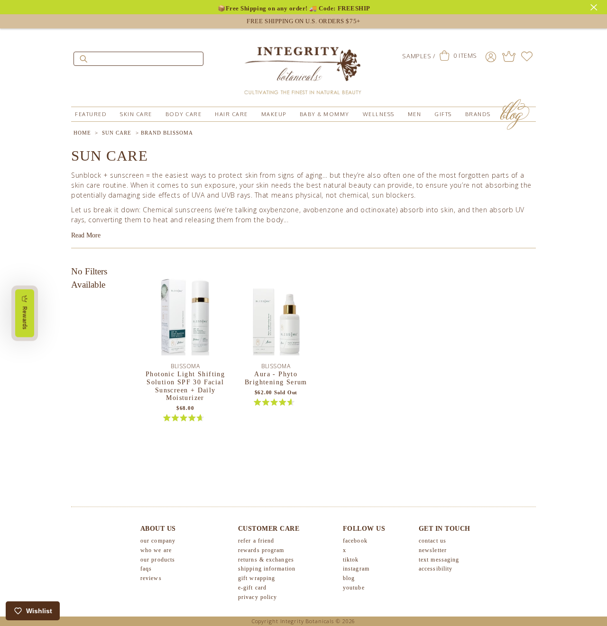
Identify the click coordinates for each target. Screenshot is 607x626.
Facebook (355, 540)
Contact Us (432, 540)
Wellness (379, 114)
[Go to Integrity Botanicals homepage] (303, 66)
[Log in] (491, 56)
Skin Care (136, 114)
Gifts (443, 114)
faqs (146, 568)
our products (157, 559)
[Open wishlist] (527, 56)
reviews (151, 578)
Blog (349, 578)
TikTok (351, 559)
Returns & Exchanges (266, 559)
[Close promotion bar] (595, 6)
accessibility (435, 568)
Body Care (184, 114)
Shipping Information (266, 568)
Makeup (273, 114)
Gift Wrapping (256, 578)
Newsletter (433, 550)
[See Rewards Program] (509, 56)
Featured (91, 114)
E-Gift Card (252, 587)
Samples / (418, 56)
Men (415, 114)
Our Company (157, 540)
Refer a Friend (256, 540)
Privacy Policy (257, 597)
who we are (156, 550)
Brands (478, 114)
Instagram (356, 568)
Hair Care (231, 114)
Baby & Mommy (324, 114)
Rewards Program (261, 550)
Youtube (354, 587)
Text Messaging (439, 559)
